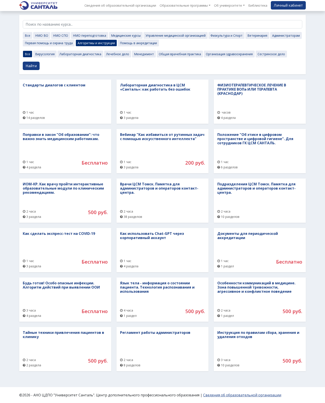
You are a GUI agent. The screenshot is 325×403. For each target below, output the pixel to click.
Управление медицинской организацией (175, 35)
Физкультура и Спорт (226, 35)
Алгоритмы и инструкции (96, 43)
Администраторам (286, 35)
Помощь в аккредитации (138, 43)
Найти (31, 65)
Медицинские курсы (126, 35)
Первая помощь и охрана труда (49, 43)
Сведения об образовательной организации (242, 395)
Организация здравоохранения (229, 54)
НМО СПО (60, 35)
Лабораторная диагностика (80, 54)
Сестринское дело (271, 54)
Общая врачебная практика (180, 54)
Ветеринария (257, 35)
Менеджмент (144, 54)
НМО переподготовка (89, 35)
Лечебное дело (117, 54)
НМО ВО (41, 35)
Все (27, 35)
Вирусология (45, 54)
